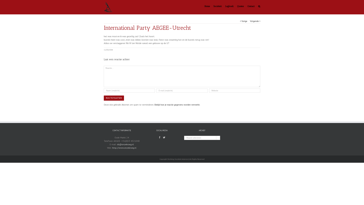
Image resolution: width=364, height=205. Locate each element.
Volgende (254, 21)
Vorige (244, 21)
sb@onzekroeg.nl (125, 144)
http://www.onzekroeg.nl (124, 147)
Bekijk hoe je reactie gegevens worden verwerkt (177, 104)
